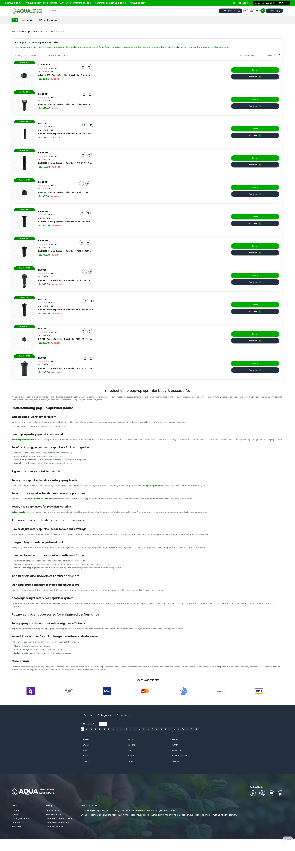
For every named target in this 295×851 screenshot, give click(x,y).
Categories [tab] (104, 715)
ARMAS (85, 756)
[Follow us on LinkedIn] (280, 793)
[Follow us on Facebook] (253, 793)
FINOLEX (86, 739)
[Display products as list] (279, 55)
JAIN (129, 750)
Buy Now (255, 70)
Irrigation (28, 20)
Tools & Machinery (50, 20)
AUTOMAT (132, 739)
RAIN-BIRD (131, 745)
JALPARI (86, 745)
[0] (262, 11)
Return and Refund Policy (59, 818)
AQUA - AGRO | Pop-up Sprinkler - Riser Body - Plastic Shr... (65, 75)
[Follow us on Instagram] (262, 793)
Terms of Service (54, 826)
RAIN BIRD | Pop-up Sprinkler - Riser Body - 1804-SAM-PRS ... (65, 104)
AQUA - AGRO (177, 750)
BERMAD (175, 739)
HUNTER (175, 745)
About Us (16, 826)
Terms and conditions (57, 822)
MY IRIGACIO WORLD (180, 756)
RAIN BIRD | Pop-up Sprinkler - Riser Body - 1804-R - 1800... (64, 221)
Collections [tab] (123, 715)
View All (103, 724)
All (16, 20)
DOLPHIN (131, 756)
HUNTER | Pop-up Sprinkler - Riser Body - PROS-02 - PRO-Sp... (66, 368)
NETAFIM (86, 761)
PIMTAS (130, 761)
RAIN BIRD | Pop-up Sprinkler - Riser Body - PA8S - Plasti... (64, 192)
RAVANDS (175, 761)
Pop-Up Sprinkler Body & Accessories (42, 31)
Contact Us (17, 822)
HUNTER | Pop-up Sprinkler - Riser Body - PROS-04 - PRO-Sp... (66, 309)
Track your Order (20, 818)
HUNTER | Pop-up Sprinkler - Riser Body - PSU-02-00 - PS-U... (65, 280)
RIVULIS (85, 750)
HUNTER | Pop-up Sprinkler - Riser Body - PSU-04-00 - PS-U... (66, 133)
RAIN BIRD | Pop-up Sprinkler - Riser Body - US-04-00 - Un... (65, 163)
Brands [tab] (88, 715)
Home (15, 31)
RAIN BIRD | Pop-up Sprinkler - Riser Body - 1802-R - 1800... (64, 251)
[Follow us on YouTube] (271, 793)
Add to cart (253, 77)
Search (15, 810)
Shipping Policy (53, 814)
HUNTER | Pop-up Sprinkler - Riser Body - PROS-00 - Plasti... (65, 339)
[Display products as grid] (275, 55)
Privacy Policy (53, 810)
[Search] (239, 11)
